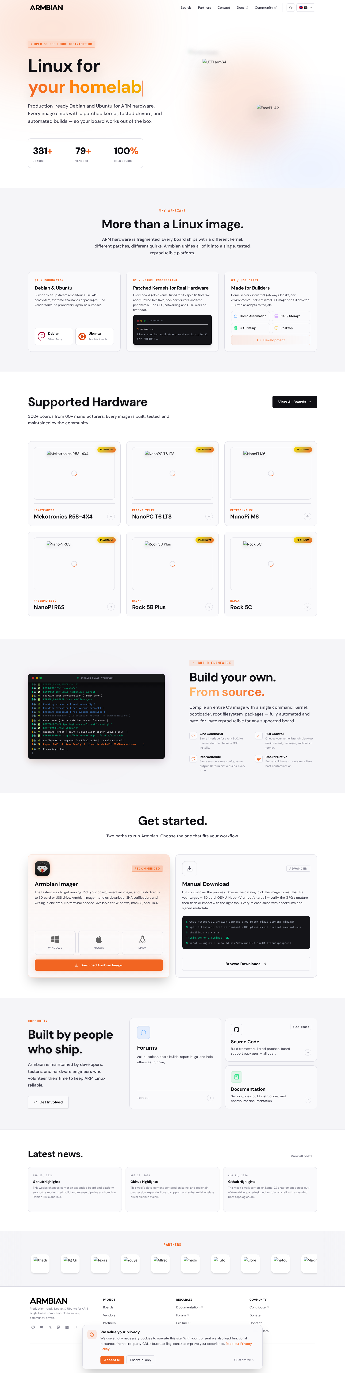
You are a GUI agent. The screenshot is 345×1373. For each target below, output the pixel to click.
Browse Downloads (243, 963)
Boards (186, 7)
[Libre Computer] (202, 1263)
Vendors (109, 1315)
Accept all (112, 1360)
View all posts (301, 1156)
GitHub (181, 1323)
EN (304, 7)
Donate (255, 1315)
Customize (242, 1360)
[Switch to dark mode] (291, 7)
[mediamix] (142, 1263)
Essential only (140, 1360)
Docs (241, 7)
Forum (181, 1315)
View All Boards (292, 401)
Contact (224, 7)
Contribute (257, 1307)
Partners (204, 7)
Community (264, 7)
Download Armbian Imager (101, 965)
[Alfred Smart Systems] (112, 1263)
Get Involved (51, 1102)
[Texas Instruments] (52, 1263)
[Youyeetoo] (82, 1263)
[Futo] (172, 1263)
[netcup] (232, 1263)
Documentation (187, 1307)
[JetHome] (293, 1263)
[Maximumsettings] (262, 1263)
